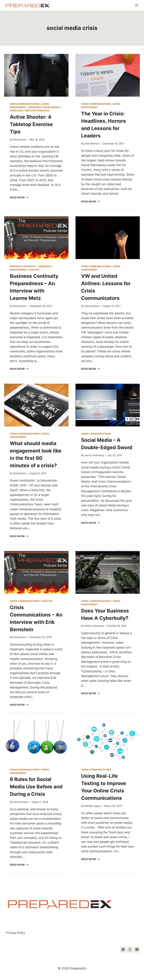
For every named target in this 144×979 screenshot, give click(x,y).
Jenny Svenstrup (94, 455)
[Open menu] (136, 5)
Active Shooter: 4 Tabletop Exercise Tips (31, 124)
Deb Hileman (92, 143)
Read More (19, 197)
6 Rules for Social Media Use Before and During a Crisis (36, 786)
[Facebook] (137, 950)
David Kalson (92, 306)
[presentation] (36, 75)
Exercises (16, 110)
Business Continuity (23, 266)
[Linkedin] (123, 950)
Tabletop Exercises (37, 110)
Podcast (34, 269)
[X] (130, 950)
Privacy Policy (15, 933)
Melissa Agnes (93, 805)
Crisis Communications (25, 104)
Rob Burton (19, 139)
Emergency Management (44, 107)
